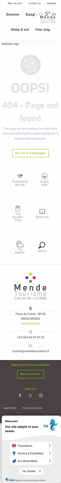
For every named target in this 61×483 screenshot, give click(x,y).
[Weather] (34, 14)
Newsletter (30, 374)
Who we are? (15, 3)
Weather (51, 3)
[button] (13, 16)
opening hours (30, 323)
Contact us (34, 3)
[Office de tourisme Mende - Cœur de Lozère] (47, 16)
